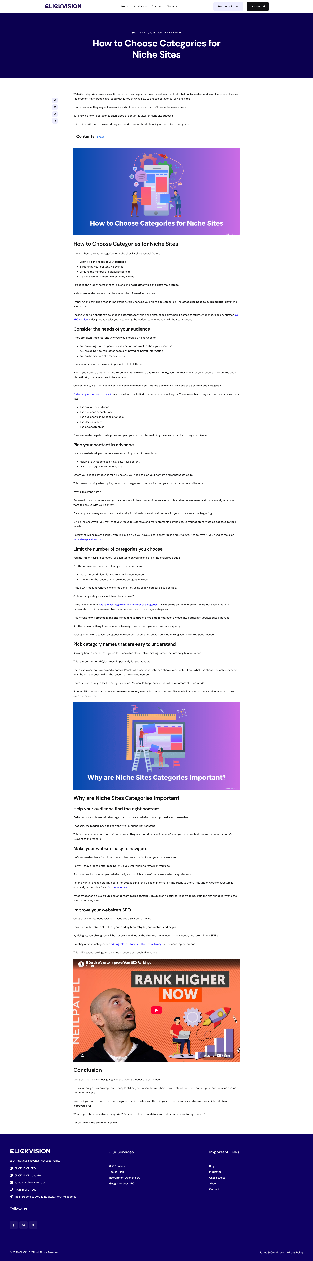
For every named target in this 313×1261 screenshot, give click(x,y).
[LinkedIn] (33, 1225)
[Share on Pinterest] (55, 114)
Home (124, 6)
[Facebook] (14, 1225)
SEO (134, 32)
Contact (157, 6)
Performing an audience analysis (92, 394)
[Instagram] (23, 1225)
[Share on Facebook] (55, 100)
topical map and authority (88, 539)
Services (139, 6)
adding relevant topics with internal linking (136, 944)
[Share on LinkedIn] (55, 121)
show (100, 136)
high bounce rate (117, 887)
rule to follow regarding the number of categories (128, 604)
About (170, 6)
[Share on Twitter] (55, 107)
